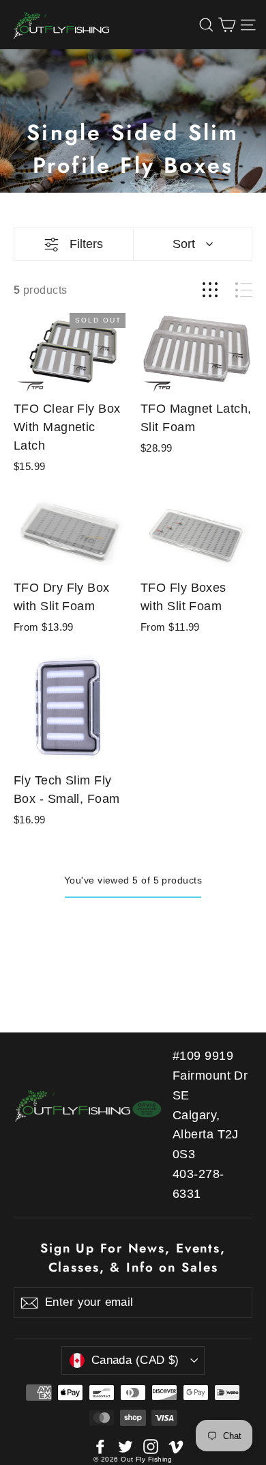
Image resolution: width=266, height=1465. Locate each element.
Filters (86, 244)
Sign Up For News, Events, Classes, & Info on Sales (133, 1257)
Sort (184, 244)
